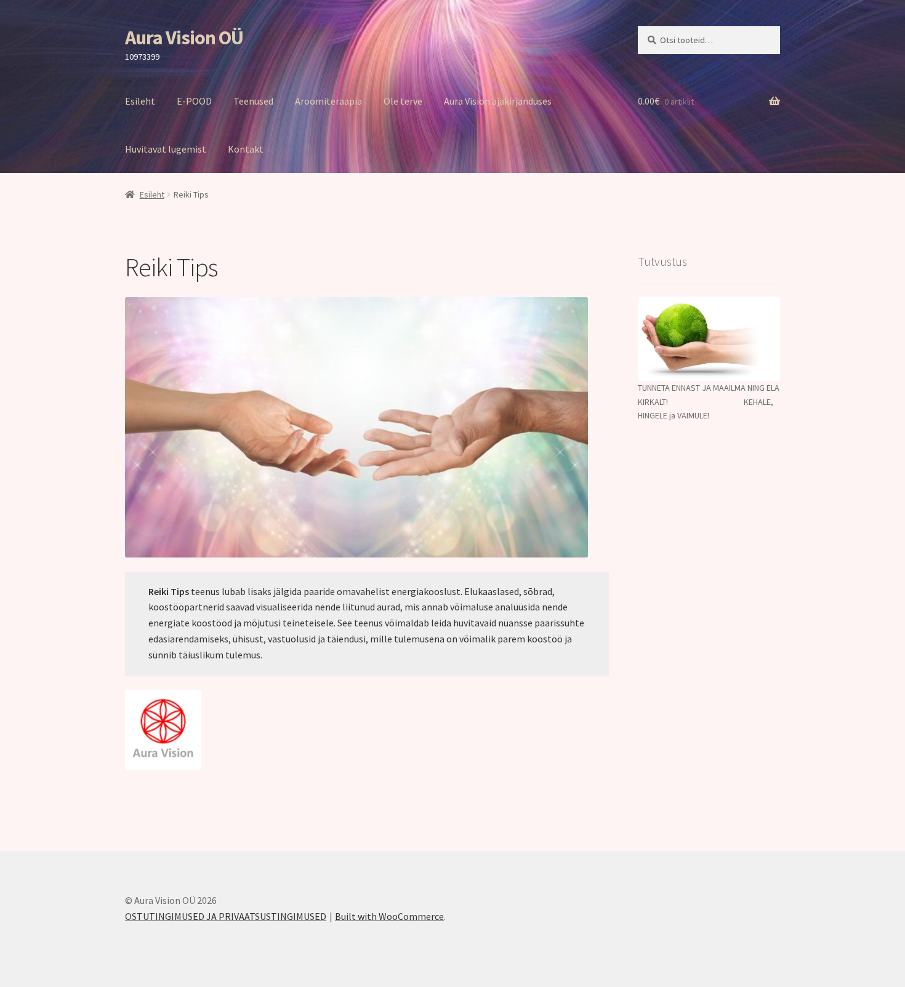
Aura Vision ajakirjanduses (498, 101)
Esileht (140, 101)
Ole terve (403, 101)
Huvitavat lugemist (165, 149)
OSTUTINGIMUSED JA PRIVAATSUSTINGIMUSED (225, 916)
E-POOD (194, 101)
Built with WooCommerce (389, 916)
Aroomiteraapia (328, 101)
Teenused (253, 101)
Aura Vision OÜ (184, 37)
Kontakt (245, 149)
